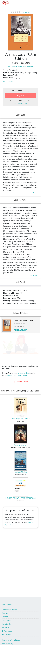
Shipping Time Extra (20, 103)
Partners (5, 613)
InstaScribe (6, 624)
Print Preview (8, 81)
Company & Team (9, 609)
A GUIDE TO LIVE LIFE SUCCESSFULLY (20, 498)
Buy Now (20, 95)
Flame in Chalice (20, 472)
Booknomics (7, 604)
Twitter (7, 634)
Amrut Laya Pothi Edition (17, 375)
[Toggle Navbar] (38, 3)
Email (6, 627)
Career (5, 617)
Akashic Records (20, 445)
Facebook (7, 631)
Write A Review (22, 382)
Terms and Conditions (11, 640)
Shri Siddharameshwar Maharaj (20, 66)
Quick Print (6, 620)
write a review (23, 373)
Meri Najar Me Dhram (20, 418)
